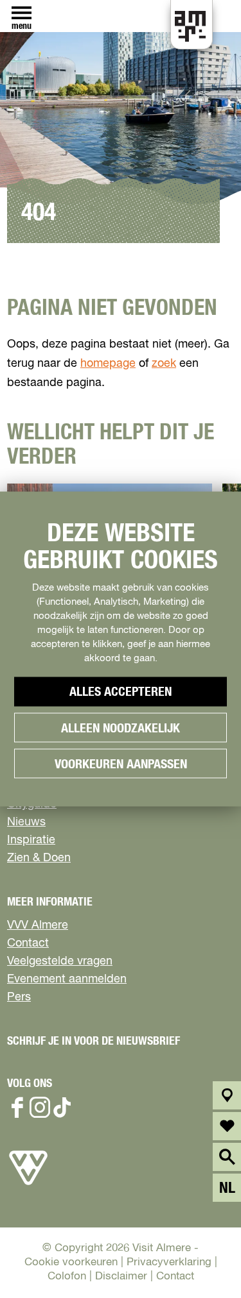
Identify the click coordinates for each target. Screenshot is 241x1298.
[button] (202, 1259)
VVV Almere (37, 925)
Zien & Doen (39, 858)
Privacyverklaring (169, 1262)
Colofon (67, 1276)
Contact (28, 943)
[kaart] (227, 1095)
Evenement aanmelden (67, 979)
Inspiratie (31, 840)
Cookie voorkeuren (71, 1262)
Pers (19, 997)
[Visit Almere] (28, 1185)
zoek (164, 363)
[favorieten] (227, 1126)
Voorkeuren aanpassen (121, 764)
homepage (108, 363)
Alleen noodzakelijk (120, 728)
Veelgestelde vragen (59, 961)
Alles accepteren (120, 692)
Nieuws (26, 822)
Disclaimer (121, 1276)
